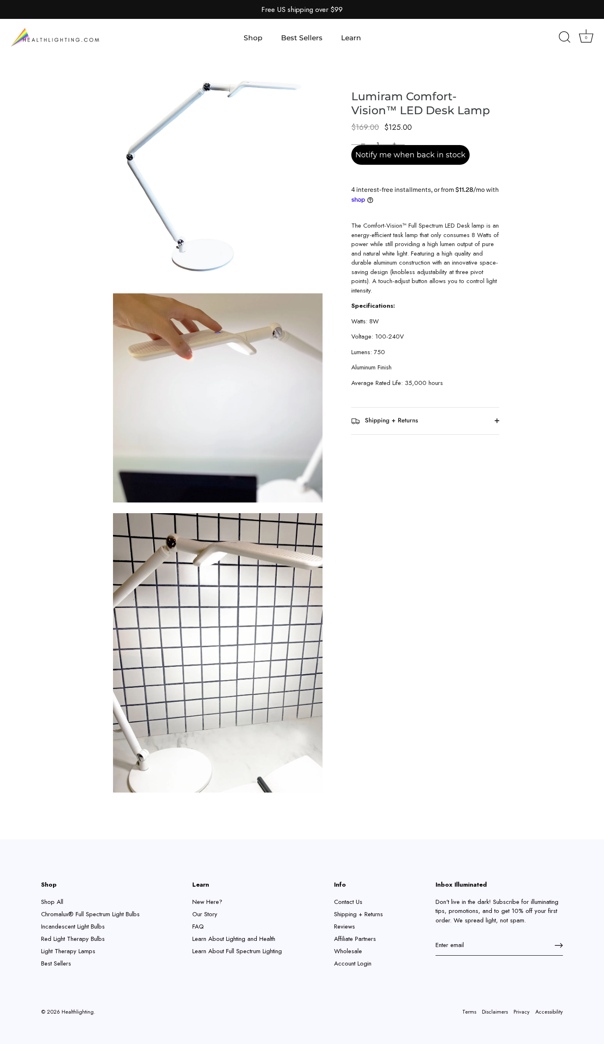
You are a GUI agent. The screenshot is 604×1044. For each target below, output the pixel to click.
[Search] (565, 38)
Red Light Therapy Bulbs (73, 938)
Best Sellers (302, 37)
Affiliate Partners (355, 938)
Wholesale (348, 951)
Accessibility (549, 1012)
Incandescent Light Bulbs (73, 926)
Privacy (522, 1012)
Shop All (52, 901)
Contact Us (348, 901)
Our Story (204, 914)
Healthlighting (78, 1012)
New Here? (207, 901)
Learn (351, 37)
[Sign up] (559, 945)
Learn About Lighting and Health (233, 938)
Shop (253, 37)
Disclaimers (495, 1012)
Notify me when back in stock (410, 154)
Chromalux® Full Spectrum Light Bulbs (90, 914)
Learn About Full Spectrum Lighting (237, 951)
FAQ (198, 926)
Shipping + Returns (390, 420)
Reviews (344, 926)
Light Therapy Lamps (68, 951)
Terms (469, 1012)
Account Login (352, 963)
